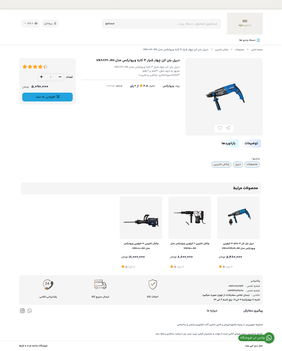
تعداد (69, 77)
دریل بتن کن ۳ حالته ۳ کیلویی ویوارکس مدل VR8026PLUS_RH (238, 246)
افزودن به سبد (46, 97)
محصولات (239, 50)
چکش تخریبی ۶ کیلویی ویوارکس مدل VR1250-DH (189, 246)
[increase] (41, 77)
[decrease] (60, 77)
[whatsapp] (29, 311)
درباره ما (212, 311)
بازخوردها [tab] (229, 143)
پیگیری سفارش (253, 311)
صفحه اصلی (257, 50)
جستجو (110, 23)
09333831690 (235, 291)
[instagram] (22, 311)
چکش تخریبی (221, 50)
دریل (238, 164)
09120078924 (235, 286)
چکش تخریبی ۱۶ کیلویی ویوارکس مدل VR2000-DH (141, 246)
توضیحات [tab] (251, 143)
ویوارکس (168, 86)
